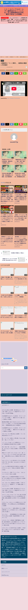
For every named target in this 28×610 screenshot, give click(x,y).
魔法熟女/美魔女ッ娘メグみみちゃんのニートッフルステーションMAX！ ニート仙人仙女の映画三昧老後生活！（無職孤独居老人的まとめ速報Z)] (14, 423)
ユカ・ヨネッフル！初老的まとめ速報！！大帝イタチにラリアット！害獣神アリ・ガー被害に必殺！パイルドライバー (13, 484)
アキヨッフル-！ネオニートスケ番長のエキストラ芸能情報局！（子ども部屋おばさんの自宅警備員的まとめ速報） (13, 504)
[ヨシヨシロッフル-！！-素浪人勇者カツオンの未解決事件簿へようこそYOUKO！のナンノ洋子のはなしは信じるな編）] (14, 510)
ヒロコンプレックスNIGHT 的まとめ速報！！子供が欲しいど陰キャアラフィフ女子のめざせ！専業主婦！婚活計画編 (14, 529)
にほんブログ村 (4, 364)
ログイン (4, 565)
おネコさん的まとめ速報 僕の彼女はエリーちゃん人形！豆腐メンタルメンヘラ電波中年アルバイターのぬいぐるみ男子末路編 (13, 411)
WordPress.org (5, 575)
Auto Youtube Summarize (13, 98)
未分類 (2, 60)
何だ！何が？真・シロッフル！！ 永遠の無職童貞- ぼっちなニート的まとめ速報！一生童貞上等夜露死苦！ (13, 448)
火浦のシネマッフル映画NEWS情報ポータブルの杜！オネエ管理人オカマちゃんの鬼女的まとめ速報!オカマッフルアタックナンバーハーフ (13, 478)
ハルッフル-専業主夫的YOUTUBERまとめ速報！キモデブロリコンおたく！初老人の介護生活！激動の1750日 (14, 468)
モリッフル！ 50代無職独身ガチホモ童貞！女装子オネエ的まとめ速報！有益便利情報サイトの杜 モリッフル (13, 516)
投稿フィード (5, 568)
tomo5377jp (14, 142)
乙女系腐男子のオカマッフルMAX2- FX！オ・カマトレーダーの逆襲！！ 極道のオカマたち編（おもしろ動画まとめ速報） (13, 417)
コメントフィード (6, 571)
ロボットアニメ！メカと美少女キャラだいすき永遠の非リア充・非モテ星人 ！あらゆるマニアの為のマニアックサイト (13, 462)
